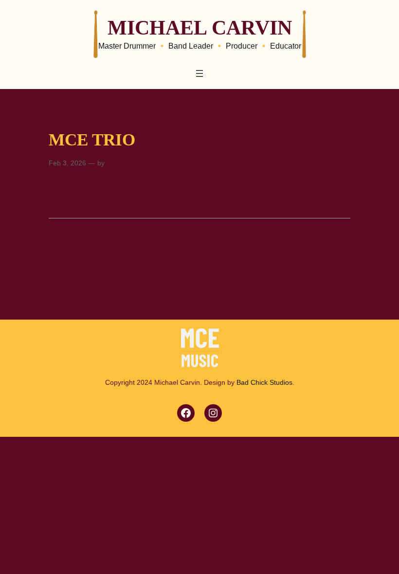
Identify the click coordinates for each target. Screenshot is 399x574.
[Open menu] (199, 73)
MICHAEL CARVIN (200, 27)
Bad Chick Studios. (265, 382)
